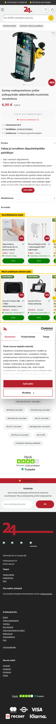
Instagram (7, 672)
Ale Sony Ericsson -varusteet (28, 401)
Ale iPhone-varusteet (19, 435)
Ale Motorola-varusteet (17, 418)
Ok (45, 504)
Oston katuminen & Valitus (14, 630)
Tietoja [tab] (46, 336)
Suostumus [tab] (9, 336)
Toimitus (6, 624)
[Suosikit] (45, 9)
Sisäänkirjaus (8, 578)
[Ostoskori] (52, 9)
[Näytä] (54, 198)
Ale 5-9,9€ (41, 435)
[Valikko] (2, 9)
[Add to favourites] (53, 33)
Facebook (7, 669)
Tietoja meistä (8, 574)
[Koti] (28, 10)
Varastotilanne (9, 637)
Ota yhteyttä (8, 627)
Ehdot (5, 617)
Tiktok (5, 675)
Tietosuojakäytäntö (11, 620)
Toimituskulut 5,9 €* (29, 480)
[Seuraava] (54, 241)
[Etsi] (51, 18)
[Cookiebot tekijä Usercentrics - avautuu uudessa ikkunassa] (41, 329)
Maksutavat (8, 633)
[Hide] (54, 143)
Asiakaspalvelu (46, 594)
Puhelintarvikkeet (9, 26)
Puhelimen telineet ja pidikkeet (31, 26)
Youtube (6, 665)
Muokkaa (26, 393)
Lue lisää (28, 190)
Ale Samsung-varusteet (40, 410)
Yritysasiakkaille (9, 647)
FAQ (4, 581)
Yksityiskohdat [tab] (28, 336)
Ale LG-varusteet (42, 418)
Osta (13, 260)
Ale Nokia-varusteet (14, 410)
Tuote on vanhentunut (28, 114)
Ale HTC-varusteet (13, 426)
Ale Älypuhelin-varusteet (39, 426)
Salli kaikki (28, 383)
